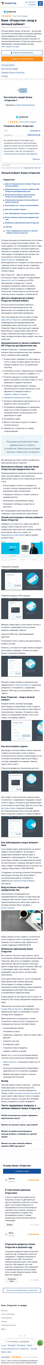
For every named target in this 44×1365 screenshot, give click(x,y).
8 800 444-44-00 (34, 135)
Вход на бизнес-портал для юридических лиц (22, 218)
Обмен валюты (9, 1062)
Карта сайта (6, 1352)
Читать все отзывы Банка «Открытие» (22, 1290)
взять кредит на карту (10, 46)
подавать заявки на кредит (16, 394)
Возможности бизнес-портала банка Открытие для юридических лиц (20, 196)
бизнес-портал (7, 907)
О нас (3, 1345)
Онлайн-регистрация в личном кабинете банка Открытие (21, 201)
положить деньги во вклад (26, 1093)
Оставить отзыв (22, 1171)
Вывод (9, 227)
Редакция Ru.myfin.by (32, 168)
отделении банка (22, 685)
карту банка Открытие (10, 319)
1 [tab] (19, 1335)
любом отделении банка (25, 105)
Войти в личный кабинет (23, 52)
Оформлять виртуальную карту (17, 397)
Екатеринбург (6, 1318)
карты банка (10, 808)
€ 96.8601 (32, 4)
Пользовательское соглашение (15, 1348)
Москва (4, 1310)
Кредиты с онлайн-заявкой (22, 59)
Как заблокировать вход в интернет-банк (22, 213)
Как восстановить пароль (15, 209)
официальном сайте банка (12, 535)
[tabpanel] (20, 1317)
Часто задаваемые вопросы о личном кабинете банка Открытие (22, 232)
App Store (19, 1009)
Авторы (34, 1348)
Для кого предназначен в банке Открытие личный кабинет (22, 185)
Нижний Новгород (8, 1325)
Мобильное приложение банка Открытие (22, 223)
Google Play (6, 1009)
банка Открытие (8, 259)
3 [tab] (24, 1335)
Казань (4, 1321)
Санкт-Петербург (8, 1314)
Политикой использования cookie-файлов (20, 154)
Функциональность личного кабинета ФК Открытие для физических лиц (22, 190)
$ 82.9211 (32, 2)
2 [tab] (22, 1335)
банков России (7, 280)
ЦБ (26, 2)
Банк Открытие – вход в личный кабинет (22, 205)
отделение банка (20, 880)
